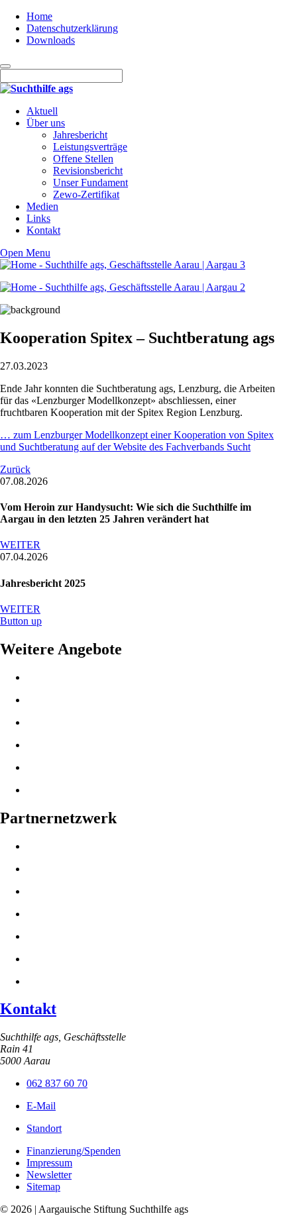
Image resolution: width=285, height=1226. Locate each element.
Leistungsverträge (90, 146)
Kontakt (43, 230)
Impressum (49, 1162)
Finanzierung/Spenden (74, 1150)
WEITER (20, 544)
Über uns (46, 122)
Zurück (15, 469)
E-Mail (41, 1105)
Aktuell (42, 111)
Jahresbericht (80, 134)
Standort (44, 1128)
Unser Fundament (90, 182)
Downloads (51, 40)
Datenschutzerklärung (72, 28)
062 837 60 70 (57, 1083)
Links (38, 218)
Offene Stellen (83, 158)
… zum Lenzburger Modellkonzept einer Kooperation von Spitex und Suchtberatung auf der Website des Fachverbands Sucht (137, 440)
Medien (42, 206)
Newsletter (49, 1174)
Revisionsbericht (88, 170)
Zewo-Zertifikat (86, 194)
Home (39, 16)
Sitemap (43, 1186)
